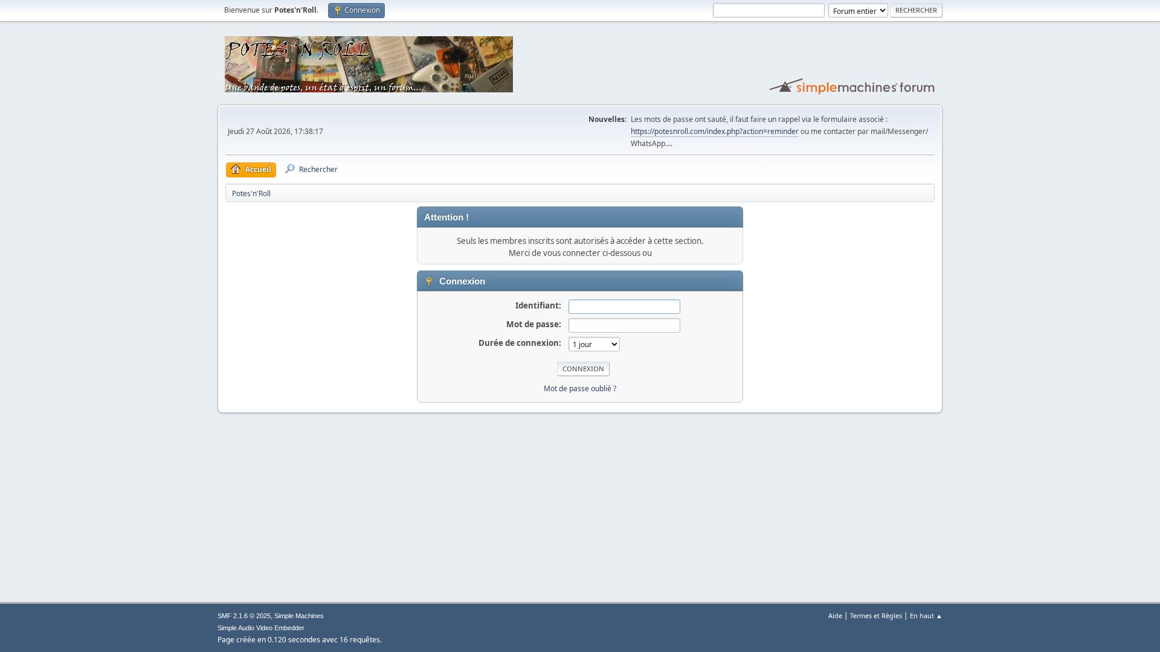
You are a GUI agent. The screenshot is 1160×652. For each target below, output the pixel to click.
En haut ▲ (926, 615)
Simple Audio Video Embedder (261, 627)
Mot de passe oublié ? (580, 388)
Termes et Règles (876, 615)
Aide (835, 615)
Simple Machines (299, 615)
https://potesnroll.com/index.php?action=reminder (715, 131)
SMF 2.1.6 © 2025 (244, 615)
